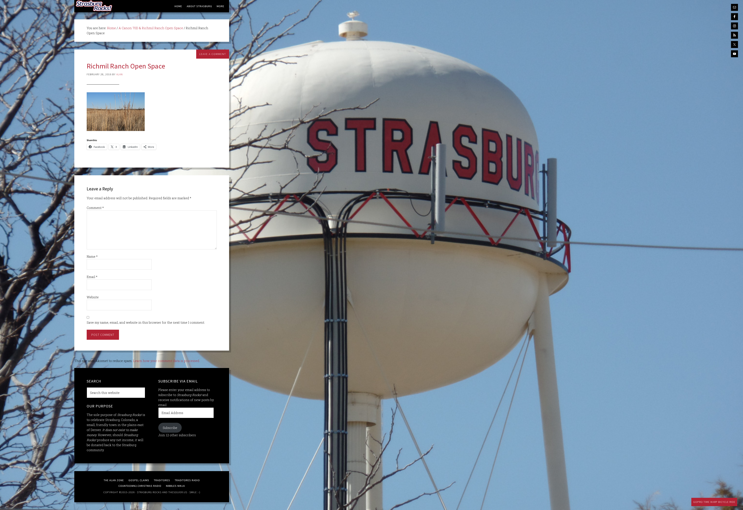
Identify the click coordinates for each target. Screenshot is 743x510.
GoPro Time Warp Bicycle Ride (714, 502)
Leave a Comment (212, 54)
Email (92, 277)
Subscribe (170, 428)
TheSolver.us (177, 492)
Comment (95, 208)
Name (92, 256)
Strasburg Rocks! (94, 6)
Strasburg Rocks (149, 492)
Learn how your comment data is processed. (166, 361)
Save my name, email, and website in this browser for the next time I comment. (146, 322)
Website (93, 297)
